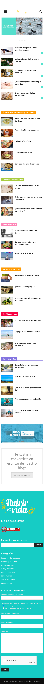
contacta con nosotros (22, 475)
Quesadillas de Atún (23, 153)
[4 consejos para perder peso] (7, 278)
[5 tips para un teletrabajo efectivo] (7, 73)
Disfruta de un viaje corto (25, 376)
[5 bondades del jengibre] (7, 290)
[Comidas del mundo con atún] (7, 167)
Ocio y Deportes (7, 569)
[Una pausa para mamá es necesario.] (7, 346)
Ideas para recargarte (24, 253)
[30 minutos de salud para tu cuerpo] (7, 413)
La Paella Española (23, 141)
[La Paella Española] (7, 144)
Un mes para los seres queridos (28, 320)
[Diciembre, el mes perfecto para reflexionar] (7, 200)
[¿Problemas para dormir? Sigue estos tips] (7, 84)
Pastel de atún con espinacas (27, 130)
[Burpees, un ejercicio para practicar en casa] (7, 51)
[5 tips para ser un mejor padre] (7, 334)
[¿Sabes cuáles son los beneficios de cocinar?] (7, 211)
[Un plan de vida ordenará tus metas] (7, 189)
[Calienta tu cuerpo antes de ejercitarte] (7, 368)
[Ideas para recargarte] (7, 256)
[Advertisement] (22, 4)
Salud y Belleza (7, 576)
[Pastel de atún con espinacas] (7, 133)
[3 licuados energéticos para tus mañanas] (7, 301)
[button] (40, 11)
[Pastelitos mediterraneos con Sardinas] (7, 121)
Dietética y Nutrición (9, 561)
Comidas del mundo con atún (27, 164)
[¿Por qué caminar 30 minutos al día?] (7, 390)
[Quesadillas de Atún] (7, 155)
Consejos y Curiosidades (10, 558)
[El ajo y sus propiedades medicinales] (7, 96)
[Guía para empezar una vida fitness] (7, 233)
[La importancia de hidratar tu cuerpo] (7, 62)
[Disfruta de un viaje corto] (7, 379)
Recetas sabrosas (8, 572)
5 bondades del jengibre (25, 287)
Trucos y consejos (8, 579)
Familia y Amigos (7, 565)
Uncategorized (6, 583)
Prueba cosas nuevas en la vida (28, 399)
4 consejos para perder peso (27, 275)
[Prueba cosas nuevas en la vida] (7, 402)
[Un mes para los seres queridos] (7, 323)
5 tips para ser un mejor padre (27, 332)
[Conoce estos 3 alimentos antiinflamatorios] (7, 245)
